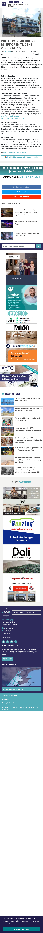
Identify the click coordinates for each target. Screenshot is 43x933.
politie (5, 152)
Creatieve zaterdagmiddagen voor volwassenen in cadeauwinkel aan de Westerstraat (28, 440)
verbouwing (12, 152)
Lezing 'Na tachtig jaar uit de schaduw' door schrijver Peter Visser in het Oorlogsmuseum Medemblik (28, 470)
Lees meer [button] (17, 924)
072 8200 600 (9, 628)
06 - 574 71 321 (30, 176)
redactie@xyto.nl (10, 631)
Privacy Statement (8, 703)
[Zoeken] (38, 246)
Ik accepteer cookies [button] (21, 929)
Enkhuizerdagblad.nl (16, 2)
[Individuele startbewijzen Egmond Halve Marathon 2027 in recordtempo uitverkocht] (7, 460)
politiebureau (21, 152)
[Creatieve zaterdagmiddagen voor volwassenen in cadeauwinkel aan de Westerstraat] (7, 441)
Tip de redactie (23, 197)
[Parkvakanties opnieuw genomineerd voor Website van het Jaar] (7, 451)
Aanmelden (7, 659)
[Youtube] (12, 642)
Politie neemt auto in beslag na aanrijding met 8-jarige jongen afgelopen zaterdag (26, 212)
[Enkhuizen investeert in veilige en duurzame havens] (7, 401)
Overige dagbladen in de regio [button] (13, 689)
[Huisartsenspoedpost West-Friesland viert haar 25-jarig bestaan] (7, 431)
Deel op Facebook (23, 187)
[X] (8, 642)
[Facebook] (4, 642)
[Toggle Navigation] (38, 4)
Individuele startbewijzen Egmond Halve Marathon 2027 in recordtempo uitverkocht (28, 460)
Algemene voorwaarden (9, 695)
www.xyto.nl (8, 633)
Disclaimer (5, 699)
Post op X (22, 192)
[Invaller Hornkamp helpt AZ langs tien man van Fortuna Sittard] (7, 411)
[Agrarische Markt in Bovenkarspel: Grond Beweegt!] (7, 421)
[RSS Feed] (16, 642)
